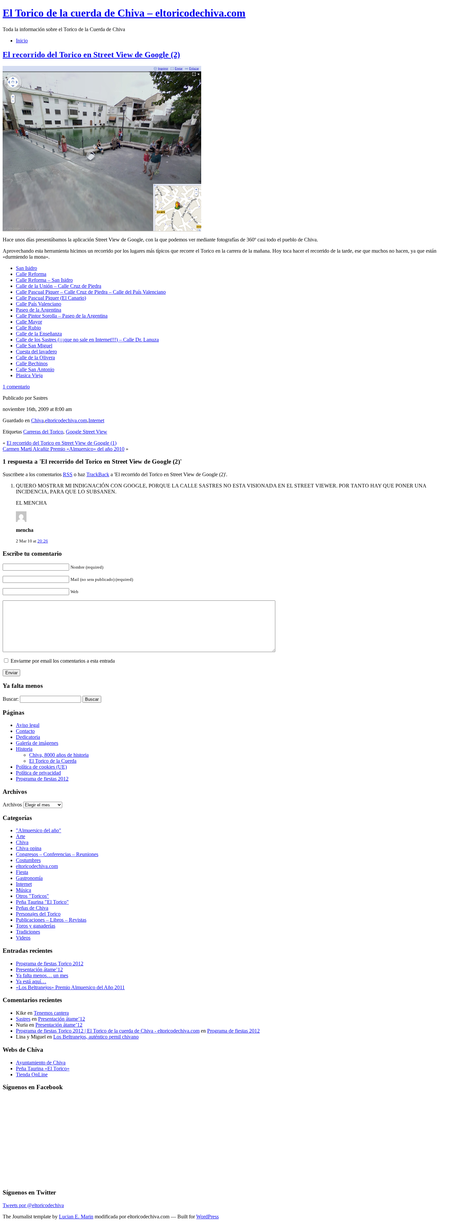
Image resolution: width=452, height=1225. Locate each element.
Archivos (12, 804)
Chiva (37, 420)
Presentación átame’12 (39, 969)
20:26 (42, 540)
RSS (67, 474)
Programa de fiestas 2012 (42, 779)
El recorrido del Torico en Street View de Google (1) (61, 443)
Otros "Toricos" (32, 896)
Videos (23, 938)
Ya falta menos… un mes (42, 975)
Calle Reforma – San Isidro (44, 280)
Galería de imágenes (37, 743)
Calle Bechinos (32, 363)
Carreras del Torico (43, 431)
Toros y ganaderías (35, 926)
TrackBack (97, 474)
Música (23, 890)
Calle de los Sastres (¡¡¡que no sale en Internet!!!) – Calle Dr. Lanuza (87, 339)
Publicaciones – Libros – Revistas (51, 920)
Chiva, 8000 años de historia (59, 755)
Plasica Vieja (29, 375)
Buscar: (11, 699)
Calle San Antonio (35, 369)
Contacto (25, 731)
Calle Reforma (31, 274)
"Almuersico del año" (38, 830)
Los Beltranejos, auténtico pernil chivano (96, 1037)
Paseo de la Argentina (38, 310)
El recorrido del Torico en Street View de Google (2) (91, 54)
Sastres (23, 1019)
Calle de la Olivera (35, 357)
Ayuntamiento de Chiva (41, 1062)
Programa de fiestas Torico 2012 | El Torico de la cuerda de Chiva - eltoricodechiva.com (108, 1031)
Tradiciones (28, 932)
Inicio (22, 40)
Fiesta (22, 872)
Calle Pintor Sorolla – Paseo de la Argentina (62, 316)
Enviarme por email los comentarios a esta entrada (63, 661)
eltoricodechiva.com (66, 420)
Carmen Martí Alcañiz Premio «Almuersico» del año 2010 (63, 449)
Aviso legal (27, 725)
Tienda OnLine (32, 1074)
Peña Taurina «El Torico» (42, 1068)
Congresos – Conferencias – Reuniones (57, 854)
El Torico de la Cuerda (52, 761)
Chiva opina (28, 848)
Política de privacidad (38, 773)
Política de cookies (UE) (41, 767)
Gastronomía (29, 878)
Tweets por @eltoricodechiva (33, 1205)
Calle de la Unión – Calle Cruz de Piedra (58, 286)
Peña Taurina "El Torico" (42, 902)
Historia (24, 749)
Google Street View (86, 431)
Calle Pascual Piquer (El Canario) (51, 298)
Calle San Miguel (34, 345)
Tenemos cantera (51, 1013)
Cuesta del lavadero (36, 351)
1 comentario (16, 386)
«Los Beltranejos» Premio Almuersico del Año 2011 (70, 987)
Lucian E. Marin (76, 1216)
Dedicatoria (28, 737)
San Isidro (26, 268)
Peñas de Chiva (32, 908)
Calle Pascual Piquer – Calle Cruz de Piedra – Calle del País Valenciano (91, 292)
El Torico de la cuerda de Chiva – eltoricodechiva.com (124, 13)
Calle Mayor (29, 322)
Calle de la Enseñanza (39, 333)
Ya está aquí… (31, 981)
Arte (20, 836)
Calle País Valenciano (38, 304)
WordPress (207, 1216)
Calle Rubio (28, 328)
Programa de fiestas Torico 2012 (49, 963)
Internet (96, 420)
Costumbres (28, 860)
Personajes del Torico (38, 914)
